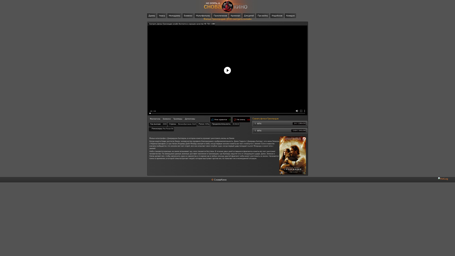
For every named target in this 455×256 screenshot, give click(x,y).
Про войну (263, 15)
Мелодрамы (174, 15)
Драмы (151, 15)
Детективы (190, 119)
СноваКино (220, 179)
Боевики (188, 15)
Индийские (277, 15)
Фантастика (155, 119)
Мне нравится (220, 119)
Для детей (249, 15)
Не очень (240, 119)
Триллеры (177, 119)
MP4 (281, 123)
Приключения (220, 15)
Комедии (290, 15)
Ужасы (162, 15)
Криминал (235, 15)
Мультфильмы (203, 15)
